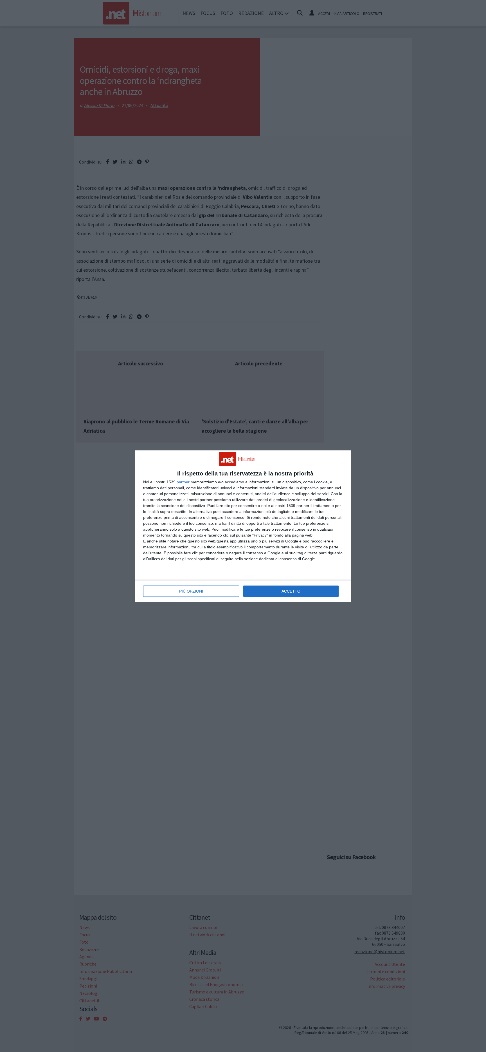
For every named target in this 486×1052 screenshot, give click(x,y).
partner (183, 482)
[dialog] (243, 526)
